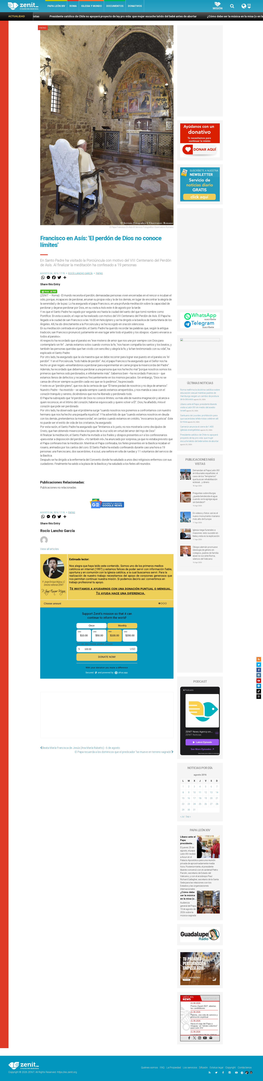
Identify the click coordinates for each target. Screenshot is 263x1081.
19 (205, 798)
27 (211, 804)
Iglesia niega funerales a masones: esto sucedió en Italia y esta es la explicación (206, 533)
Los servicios (190, 1067)
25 (200, 804)
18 (200, 798)
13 (211, 792)
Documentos (114, 6)
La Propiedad (174, 1067)
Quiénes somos (149, 1067)
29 (183, 810)
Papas (42, 27)
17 (194, 798)
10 (194, 792)
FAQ (162, 1067)
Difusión (203, 1067)
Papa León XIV (56, 6)
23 (189, 804)
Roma (73, 6)
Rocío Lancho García (80, 273)
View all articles (49, 549)
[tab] (190, 998)
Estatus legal (216, 1067)
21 (217, 798)
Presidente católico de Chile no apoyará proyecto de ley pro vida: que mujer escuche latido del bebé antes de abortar (199, 438)
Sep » (188, 816)
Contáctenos (245, 1067)
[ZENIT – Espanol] (26, 6)
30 (189, 810)
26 (205, 804)
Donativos (135, 6)
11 (200, 792)
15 (183, 798)
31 (194, 810)
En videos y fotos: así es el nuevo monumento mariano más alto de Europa (206, 516)
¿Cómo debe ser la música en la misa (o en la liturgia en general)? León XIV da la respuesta (129, 16)
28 (217, 804)
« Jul (182, 816)
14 (217, 792)
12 (205, 792)
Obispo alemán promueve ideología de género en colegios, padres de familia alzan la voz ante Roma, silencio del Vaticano (205, 553)
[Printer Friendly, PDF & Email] (48, 291)
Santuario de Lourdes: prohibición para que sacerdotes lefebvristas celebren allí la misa (199, 418)
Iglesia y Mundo (91, 6)
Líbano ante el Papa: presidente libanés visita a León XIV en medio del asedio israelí (198, 407)
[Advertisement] (107, 718)
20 (211, 798)
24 (194, 804)
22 (183, 804)
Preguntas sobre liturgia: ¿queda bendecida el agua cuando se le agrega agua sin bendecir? (205, 497)
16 (189, 798)
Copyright (230, 1067)
